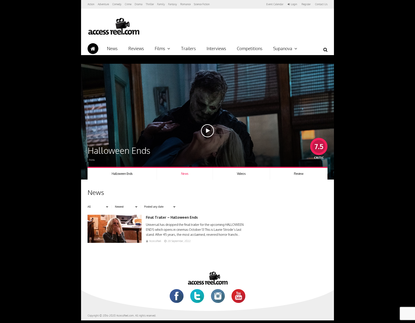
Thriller (150, 4)
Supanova (282, 48)
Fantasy (172, 4)
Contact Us (321, 4)
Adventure (103, 4)
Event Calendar (274, 4)
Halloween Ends (122, 173)
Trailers (188, 48)
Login (294, 4)
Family (161, 4)
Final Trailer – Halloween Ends (172, 217)
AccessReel (155, 241)
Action (91, 4)
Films (160, 48)
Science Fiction (202, 4)
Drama (138, 4)
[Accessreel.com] (114, 34)
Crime (128, 4)
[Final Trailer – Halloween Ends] (115, 241)
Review (298, 173)
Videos (241, 173)
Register (306, 4)
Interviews (216, 48)
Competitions (249, 48)
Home (93, 48)
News (112, 48)
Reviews (136, 48)
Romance (185, 4)
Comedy (116, 4)
